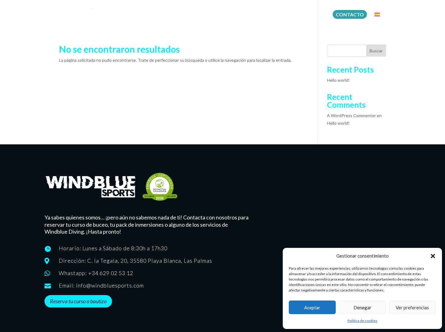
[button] (433, 256)
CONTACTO (350, 14)
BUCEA (258, 15)
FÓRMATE (232, 15)
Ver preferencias (412, 307)
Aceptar (312, 307)
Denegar (362, 307)
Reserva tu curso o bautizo (78, 301)
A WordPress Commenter (351, 115)
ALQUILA (282, 15)
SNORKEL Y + (311, 15)
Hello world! (338, 80)
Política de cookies (362, 320)
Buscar (376, 50)
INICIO (208, 15)
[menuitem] (380, 20)
